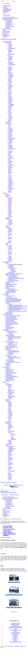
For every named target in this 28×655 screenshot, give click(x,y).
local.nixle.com (23, 570)
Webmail (15, 640)
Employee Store (15, 625)
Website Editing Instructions (15, 641)
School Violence (7, 532)
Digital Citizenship (15, 624)
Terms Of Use (23, 646)
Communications (6, 14)
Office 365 (15, 634)
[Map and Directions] (14, 581)
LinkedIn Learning (15, 633)
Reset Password (15, 638)
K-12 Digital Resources (15, 632)
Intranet (15, 631)
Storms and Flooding (9, 533)
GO (13, 1)
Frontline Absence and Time (15, 626)
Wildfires (6, 535)
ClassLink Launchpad (15, 623)
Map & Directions (14, 586)
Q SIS (15, 637)
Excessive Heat (7, 526)
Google (15, 629)
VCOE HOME (6, 3)
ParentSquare (15, 636)
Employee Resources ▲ (14, 620)
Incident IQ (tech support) (15, 630)
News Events (6, 530)
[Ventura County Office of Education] (8, 39)
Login (2, 647)
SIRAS (15, 639)
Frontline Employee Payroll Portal (15, 627)
